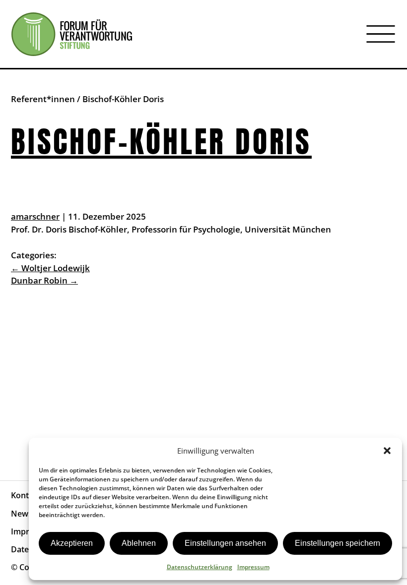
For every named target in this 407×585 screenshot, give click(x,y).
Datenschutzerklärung (199, 567)
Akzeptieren (72, 543)
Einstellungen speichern (337, 543)
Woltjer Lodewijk (50, 268)
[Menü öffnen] (380, 34)
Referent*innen (43, 99)
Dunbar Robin (44, 280)
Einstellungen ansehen (225, 543)
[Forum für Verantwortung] (72, 34)
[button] (387, 451)
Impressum (253, 567)
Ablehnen (139, 543)
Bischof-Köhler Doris (161, 142)
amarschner (35, 216)
